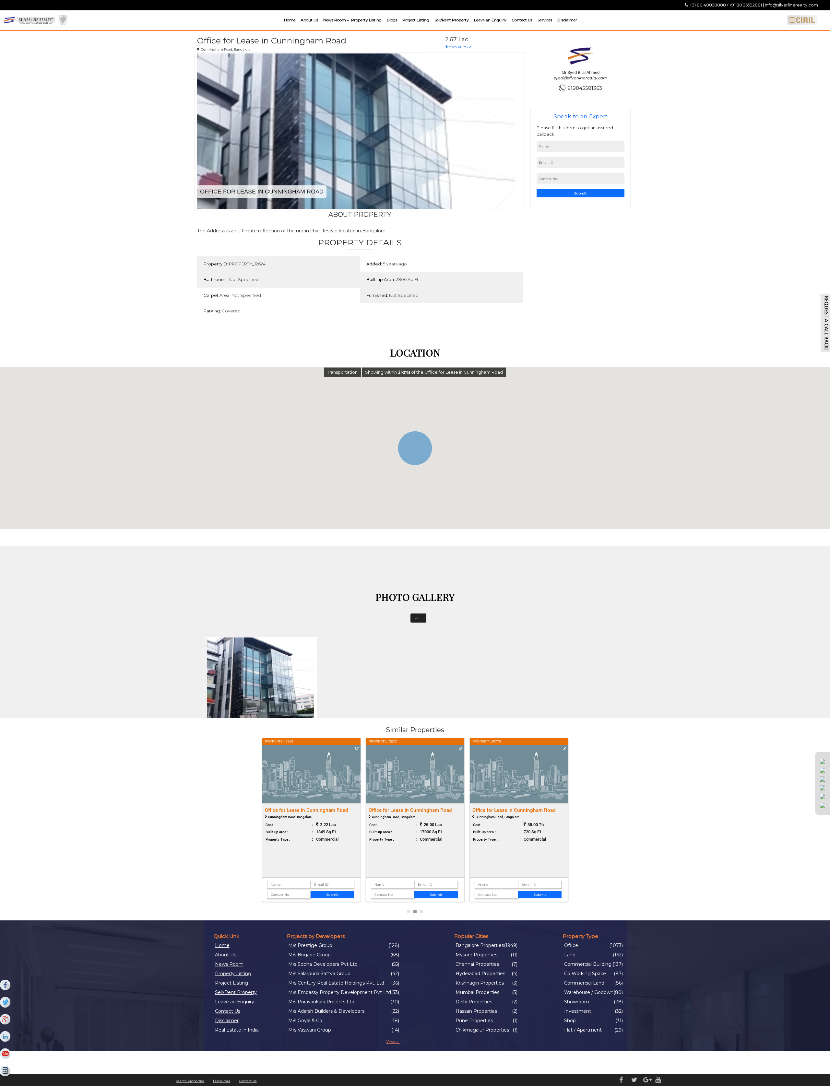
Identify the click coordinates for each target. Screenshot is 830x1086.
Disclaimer (567, 20)
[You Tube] (5, 1053)
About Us (309, 20)
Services (545, 20)
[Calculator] (5, 1071)
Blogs (392, 20)
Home (289, 20)
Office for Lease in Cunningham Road (306, 810)
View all (393, 1041)
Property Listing (366, 20)
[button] (347, 21)
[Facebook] (5, 985)
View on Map (460, 46)
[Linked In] (5, 1036)
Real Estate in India (237, 1030)
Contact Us (522, 20)
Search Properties (190, 1081)
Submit (580, 193)
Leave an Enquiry (490, 20)
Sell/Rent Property (451, 20)
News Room (334, 20)
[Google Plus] (5, 1019)
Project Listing (415, 20)
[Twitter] (5, 1002)
